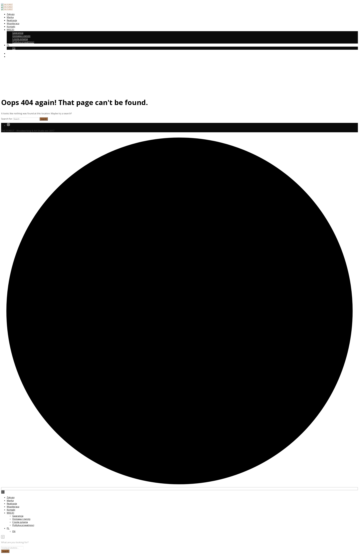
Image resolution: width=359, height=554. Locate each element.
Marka (10, 17)
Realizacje (12, 20)
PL (8, 45)
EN (13, 48)
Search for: (6, 118)
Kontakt (11, 26)
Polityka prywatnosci (23, 42)
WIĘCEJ (10, 29)
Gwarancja (17, 32)
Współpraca (13, 23)
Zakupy (11, 14)
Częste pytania (20, 38)
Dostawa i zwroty (21, 35)
